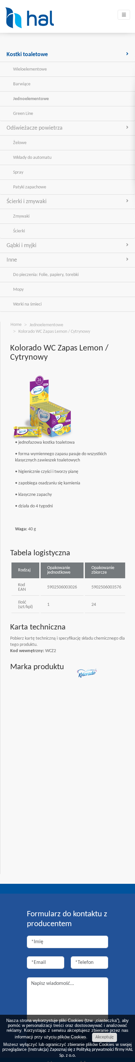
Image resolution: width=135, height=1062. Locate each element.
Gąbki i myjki (21, 246)
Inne (12, 260)
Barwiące (21, 84)
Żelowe (20, 142)
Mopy (18, 289)
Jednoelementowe (31, 98)
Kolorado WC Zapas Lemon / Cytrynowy (54, 331)
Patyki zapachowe (29, 187)
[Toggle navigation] (124, 15)
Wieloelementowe (30, 69)
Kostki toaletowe (27, 55)
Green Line (23, 113)
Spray (18, 172)
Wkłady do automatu (32, 157)
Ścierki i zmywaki (27, 202)
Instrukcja (38, 1049)
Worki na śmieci (27, 304)
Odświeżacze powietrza (35, 128)
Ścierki (19, 231)
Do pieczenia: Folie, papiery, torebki (46, 274)
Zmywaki (21, 216)
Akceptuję (104, 1037)
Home (16, 324)
